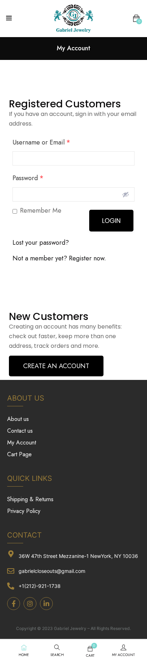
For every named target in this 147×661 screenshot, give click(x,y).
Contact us (20, 431)
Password (28, 178)
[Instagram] (30, 603)
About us (18, 419)
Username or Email (41, 142)
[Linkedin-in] (46, 603)
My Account (21, 442)
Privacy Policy (23, 511)
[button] (136, 18)
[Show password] (125, 194)
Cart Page (19, 454)
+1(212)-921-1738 (40, 586)
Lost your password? (40, 242)
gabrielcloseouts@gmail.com (52, 571)
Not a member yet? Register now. (59, 258)
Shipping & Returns (30, 499)
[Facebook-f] (13, 603)
